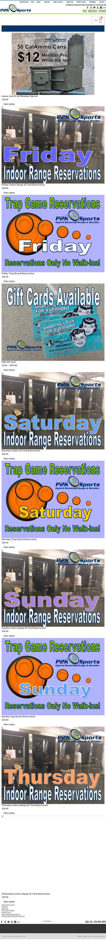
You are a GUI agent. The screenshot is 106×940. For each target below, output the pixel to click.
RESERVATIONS (23, 2)
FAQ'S (84, 11)
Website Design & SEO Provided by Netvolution (91, 936)
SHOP (32, 2)
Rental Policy (93, 11)
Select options (9, 104)
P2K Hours (102, 11)
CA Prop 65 (47, 921)
